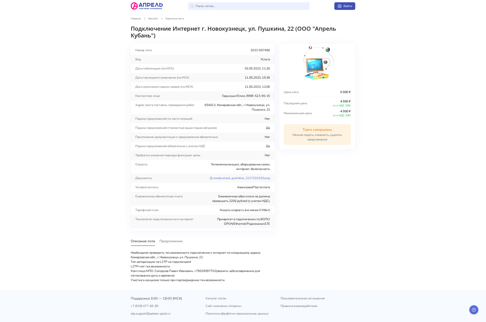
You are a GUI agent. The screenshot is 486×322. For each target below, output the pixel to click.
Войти (347, 6)
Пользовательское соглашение (302, 298)
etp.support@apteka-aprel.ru (150, 314)
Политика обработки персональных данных (237, 314)
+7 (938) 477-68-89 (144, 306)
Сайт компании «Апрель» (223, 306)
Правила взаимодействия (298, 306)
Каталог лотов (216, 298)
